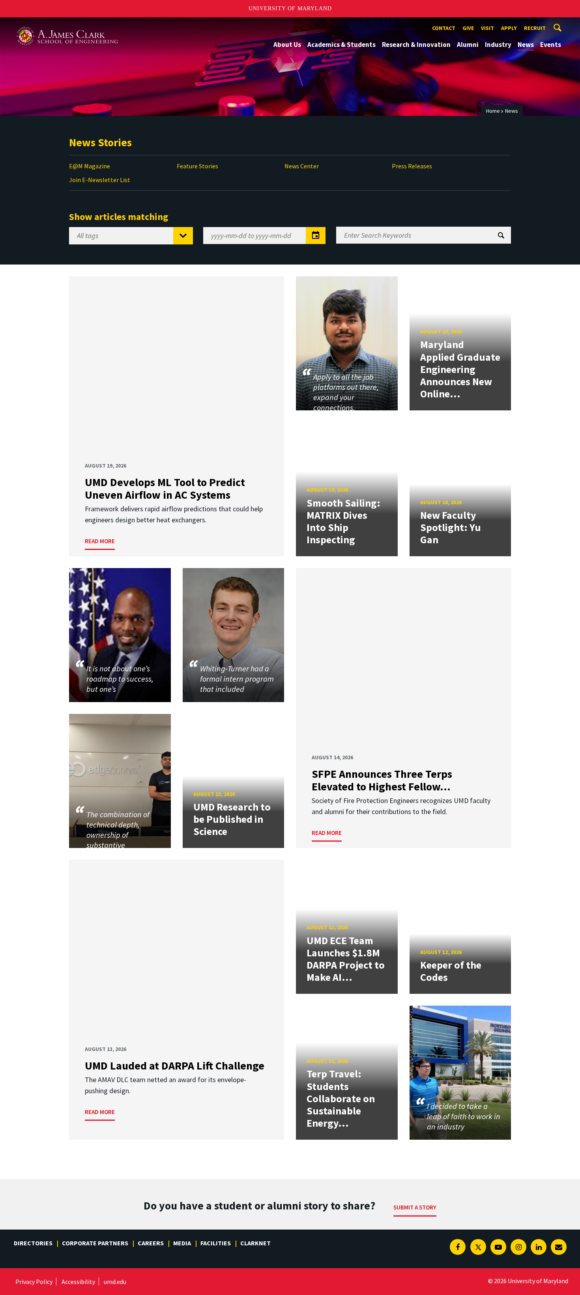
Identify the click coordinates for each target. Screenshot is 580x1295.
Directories (33, 1243)
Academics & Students (341, 44)
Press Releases (412, 166)
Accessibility (78, 1282)
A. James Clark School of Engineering (67, 24)
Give (468, 28)
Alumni (468, 44)
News (526, 44)
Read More (100, 541)
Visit (487, 28)
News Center (301, 166)
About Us (287, 44)
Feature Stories (197, 166)
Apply (509, 28)
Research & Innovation (416, 44)
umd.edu (115, 1282)
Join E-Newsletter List (99, 180)
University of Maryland (290, 8)
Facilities (215, 1243)
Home (493, 110)
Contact (443, 28)
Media (182, 1243)
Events (550, 44)
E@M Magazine (89, 166)
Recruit (535, 28)
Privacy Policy (33, 1282)
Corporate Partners (95, 1243)
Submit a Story (414, 1207)
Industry (498, 44)
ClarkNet (255, 1243)
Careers (151, 1243)
